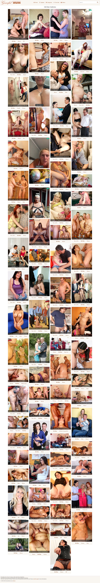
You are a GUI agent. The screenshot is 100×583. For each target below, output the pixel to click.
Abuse (14, 580)
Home (35, 2)
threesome (84, 509)
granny (84, 476)
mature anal (24, 383)
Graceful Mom (11, 2)
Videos (63, 2)
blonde (67, 274)
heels (20, 336)
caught (18, 108)
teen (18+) (55, 58)
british (61, 40)
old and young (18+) (63, 431)
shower (24, 108)
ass (24, 138)
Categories (49, 2)
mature (19, 41)
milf (24, 41)
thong (25, 336)
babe (66, 92)
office (82, 189)
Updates (41, 2)
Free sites (56, 2)
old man (14, 41)
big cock (66, 352)
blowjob (11, 383)
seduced (82, 71)
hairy (67, 125)
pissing (45, 246)
